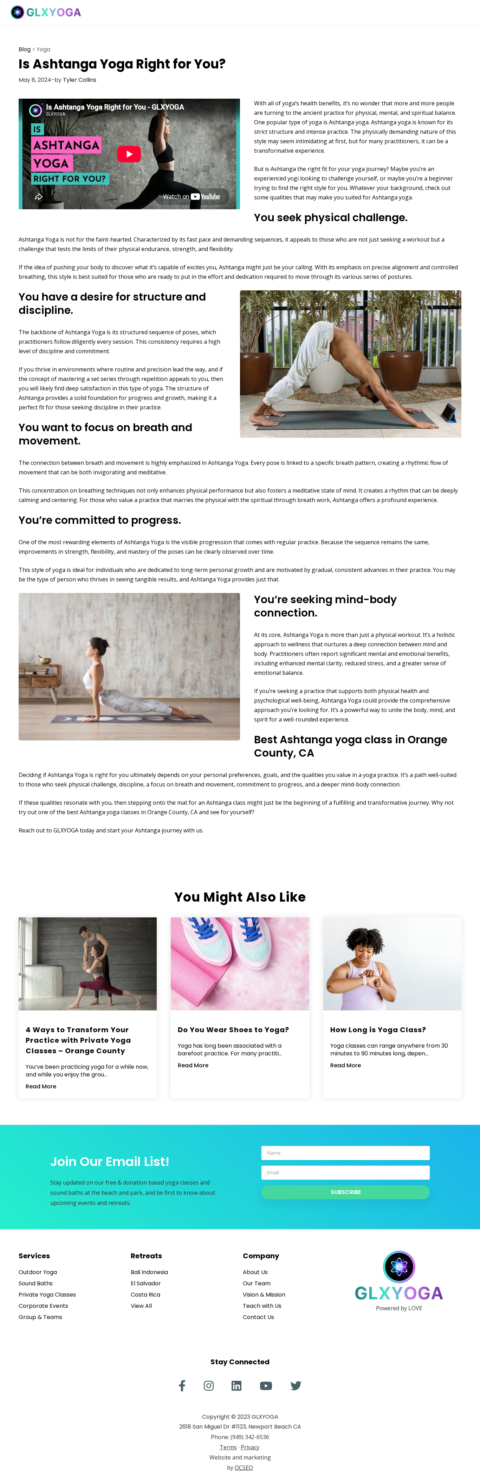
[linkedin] (236, 1386)
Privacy (250, 1447)
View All (141, 1306)
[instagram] (209, 1386)
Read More (41, 1086)
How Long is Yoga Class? (378, 1030)
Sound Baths (36, 1283)
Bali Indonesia (149, 1272)
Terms (228, 1447)
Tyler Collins (79, 80)
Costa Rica (145, 1295)
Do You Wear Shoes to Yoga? (233, 1030)
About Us (255, 1272)
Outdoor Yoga (38, 1272)
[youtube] (266, 1386)
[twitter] (295, 1386)
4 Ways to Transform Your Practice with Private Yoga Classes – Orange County (78, 1040)
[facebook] (182, 1386)
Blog (25, 49)
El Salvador (146, 1283)
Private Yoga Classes (47, 1295)
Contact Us (258, 1317)
